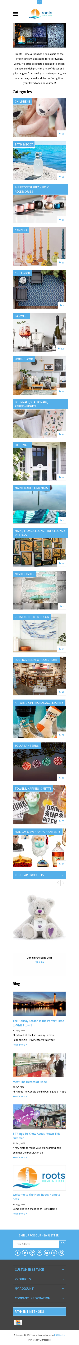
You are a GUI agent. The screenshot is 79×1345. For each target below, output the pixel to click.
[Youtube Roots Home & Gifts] (47, 1253)
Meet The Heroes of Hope (30, 1082)
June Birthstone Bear (39, 957)
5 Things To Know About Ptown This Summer (36, 1136)
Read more (19, 1044)
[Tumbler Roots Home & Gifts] (54, 1253)
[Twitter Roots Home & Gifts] (25, 1253)
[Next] (62, 35)
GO (63, 1243)
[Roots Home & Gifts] (44, 13)
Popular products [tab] (29, 875)
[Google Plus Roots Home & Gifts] (32, 1253)
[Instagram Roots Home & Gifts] (61, 1253)
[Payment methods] (18, 1322)
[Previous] (16, 35)
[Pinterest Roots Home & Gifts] (39, 1253)
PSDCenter (60, 1334)
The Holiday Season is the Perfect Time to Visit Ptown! (38, 1023)
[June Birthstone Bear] (39, 916)
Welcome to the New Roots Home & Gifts (36, 1197)
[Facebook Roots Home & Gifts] (18, 1253)
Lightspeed (45, 1339)
